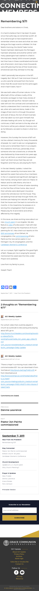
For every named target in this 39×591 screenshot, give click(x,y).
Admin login (19, 558)
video (10, 225)
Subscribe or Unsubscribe (19, 562)
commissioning (22, 236)
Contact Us (20, 564)
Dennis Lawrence (8, 478)
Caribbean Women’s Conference (14, 245)
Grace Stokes (7, 481)
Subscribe (19, 518)
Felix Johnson (7, 484)
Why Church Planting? (10, 467)
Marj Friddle (6, 476)
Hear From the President (22, 293)
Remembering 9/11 (9, 442)
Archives (19, 556)
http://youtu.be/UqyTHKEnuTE (22, 370)
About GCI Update (19, 552)
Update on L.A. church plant (12, 465)
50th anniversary (7, 233)
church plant (10, 222)
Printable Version (9, 489)
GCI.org (19, 576)
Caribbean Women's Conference (14, 456)
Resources (19, 579)
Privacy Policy (19, 554)
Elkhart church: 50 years (11, 453)
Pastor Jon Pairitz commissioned (14, 451)
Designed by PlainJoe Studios (19, 586)
